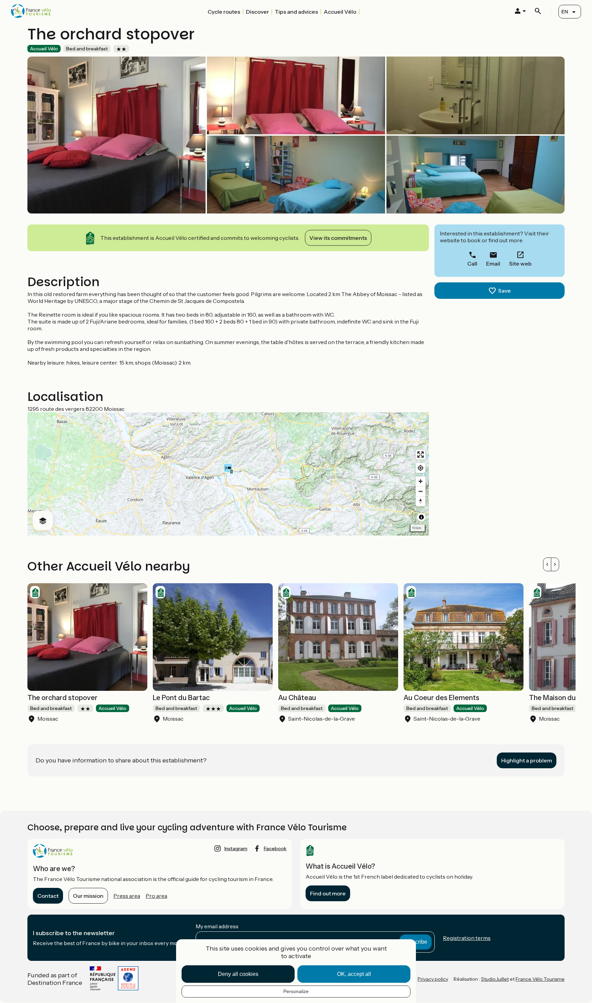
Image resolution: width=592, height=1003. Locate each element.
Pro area (156, 895)
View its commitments (338, 237)
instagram (235, 848)
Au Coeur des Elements (441, 698)
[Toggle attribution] (421, 517)
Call (472, 263)
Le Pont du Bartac (181, 698)
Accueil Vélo (340, 11)
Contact (48, 895)
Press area (126, 895)
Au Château (297, 698)
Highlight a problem (526, 760)
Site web (520, 263)
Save (504, 290)
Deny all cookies (238, 974)
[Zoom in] (421, 481)
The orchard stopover (62, 698)
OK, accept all (354, 974)
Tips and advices (296, 11)
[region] (228, 474)
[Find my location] (421, 468)
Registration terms (467, 937)
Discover (257, 11)
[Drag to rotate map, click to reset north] (421, 501)
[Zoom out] (421, 491)
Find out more (328, 893)
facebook (275, 848)
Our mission (88, 895)
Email (493, 263)
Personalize (296, 991)
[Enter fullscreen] (421, 455)
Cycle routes (224, 11)
